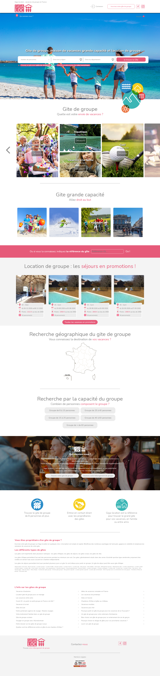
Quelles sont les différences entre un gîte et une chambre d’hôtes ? (39, 627)
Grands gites (18, 569)
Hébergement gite (117, 566)
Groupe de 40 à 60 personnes (98, 418)
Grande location (59, 566)
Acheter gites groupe (57, 569)
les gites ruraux (83, 554)
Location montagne (92, 568)
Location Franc (67, 566)
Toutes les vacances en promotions (80, 322)
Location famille (50, 566)
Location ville (112, 568)
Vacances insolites (87, 604)
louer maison (41, 568)
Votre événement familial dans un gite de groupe (33, 614)
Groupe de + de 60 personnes (80, 425)
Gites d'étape (34, 569)
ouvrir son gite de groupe (90, 624)
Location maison (19, 568)
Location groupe (40, 566)
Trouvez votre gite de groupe (62, 476)
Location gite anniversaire (95, 569)
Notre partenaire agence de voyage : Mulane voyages (34, 611)
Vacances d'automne (23, 591)
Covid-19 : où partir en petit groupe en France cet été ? (35, 601)
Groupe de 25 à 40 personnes (98, 410)
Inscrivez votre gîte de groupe (121, 6)
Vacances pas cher (87, 608)
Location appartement (128, 566)
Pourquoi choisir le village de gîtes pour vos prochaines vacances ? (104, 621)
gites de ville (97, 554)
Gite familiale (90, 566)
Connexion (99, 6)
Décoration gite (23, 571)
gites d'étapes (58, 554)
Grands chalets (82, 568)
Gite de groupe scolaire (24, 617)
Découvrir (37, 153)
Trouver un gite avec (35, 65)
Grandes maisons (60, 568)
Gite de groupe (31, 566)
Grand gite (97, 566)
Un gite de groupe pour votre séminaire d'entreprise (99, 614)
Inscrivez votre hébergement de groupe (98, 476)
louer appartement (50, 568)
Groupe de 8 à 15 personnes (62, 410)
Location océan (127, 568)
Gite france (135, 568)
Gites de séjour (26, 569)
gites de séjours (72, 554)
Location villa (27, 568)
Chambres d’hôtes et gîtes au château (94, 601)
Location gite (75, 566)
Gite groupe (83, 566)
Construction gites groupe (44, 569)
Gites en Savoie (86, 598)
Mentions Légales (80, 657)
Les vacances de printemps (90, 595)
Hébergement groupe (106, 566)
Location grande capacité (81, 569)
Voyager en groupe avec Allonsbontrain (30, 621)
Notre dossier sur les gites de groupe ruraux (31, 624)
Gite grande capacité (69, 569)
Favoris (139, 16)
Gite (140, 568)
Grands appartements (71, 568)
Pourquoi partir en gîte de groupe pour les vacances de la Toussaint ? (105, 611)
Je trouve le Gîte (131, 59)
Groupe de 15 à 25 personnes (62, 418)
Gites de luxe (20, 608)
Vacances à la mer (22, 604)
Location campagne (103, 568)
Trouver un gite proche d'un (73, 65)
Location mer (119, 568)
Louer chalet (34, 568)
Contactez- (79, 644)
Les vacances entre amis (24, 598)
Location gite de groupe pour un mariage (30, 595)
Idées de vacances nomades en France (94, 591)
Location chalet (138, 566)
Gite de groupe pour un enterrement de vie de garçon (116, 569)
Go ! (128, 251)
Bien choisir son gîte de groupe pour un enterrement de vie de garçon (105, 617)
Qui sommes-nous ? (26, 16)
